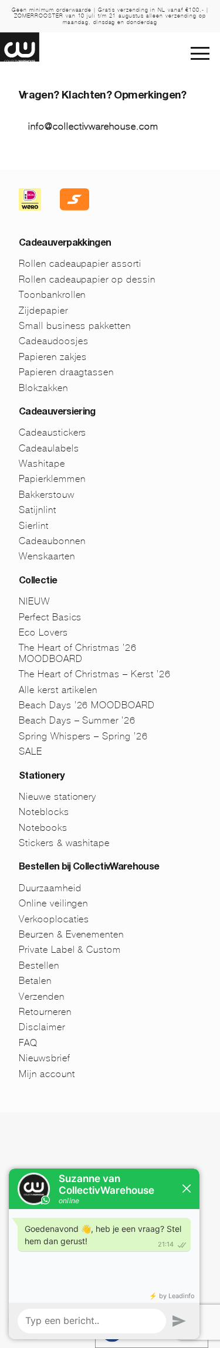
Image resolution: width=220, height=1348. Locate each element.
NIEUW (34, 601)
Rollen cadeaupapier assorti (80, 263)
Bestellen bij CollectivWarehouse (89, 867)
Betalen (35, 980)
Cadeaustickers (52, 432)
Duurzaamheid (50, 888)
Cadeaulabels (49, 448)
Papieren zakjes (53, 356)
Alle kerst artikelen (58, 689)
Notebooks (43, 827)
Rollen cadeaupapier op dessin (87, 279)
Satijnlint (37, 509)
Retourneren (45, 1011)
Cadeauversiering (57, 412)
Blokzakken (43, 387)
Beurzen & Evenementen (71, 934)
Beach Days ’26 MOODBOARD (87, 705)
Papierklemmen (52, 478)
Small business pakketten (75, 325)
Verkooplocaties (54, 919)
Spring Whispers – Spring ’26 (83, 736)
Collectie (38, 581)
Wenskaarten (47, 556)
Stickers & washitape (64, 842)
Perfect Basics (50, 617)
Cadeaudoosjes (53, 341)
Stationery (42, 777)
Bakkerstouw (47, 494)
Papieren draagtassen (66, 372)
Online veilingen (53, 903)
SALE (30, 751)
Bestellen (39, 965)
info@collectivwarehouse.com (93, 126)
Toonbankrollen (52, 294)
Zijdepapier (43, 310)
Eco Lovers (43, 632)
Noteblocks (44, 811)
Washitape (42, 463)
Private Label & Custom (70, 949)
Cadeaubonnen (52, 540)
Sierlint (34, 525)
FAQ (28, 1042)
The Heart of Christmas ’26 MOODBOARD (78, 653)
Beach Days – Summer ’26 (77, 720)
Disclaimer (42, 1027)
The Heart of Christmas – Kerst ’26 (95, 674)
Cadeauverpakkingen (65, 244)
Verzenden (42, 996)
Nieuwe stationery (57, 796)
